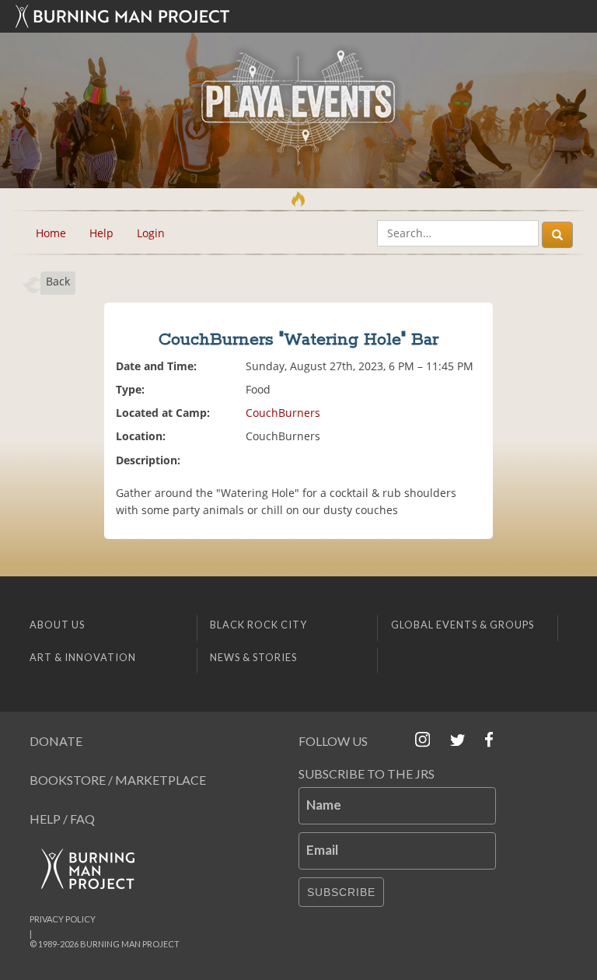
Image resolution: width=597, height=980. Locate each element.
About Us (57, 624)
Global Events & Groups (462, 624)
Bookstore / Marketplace (118, 779)
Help (101, 233)
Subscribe (341, 892)
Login (151, 233)
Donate (56, 740)
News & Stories (253, 657)
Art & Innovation (83, 657)
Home (51, 233)
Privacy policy (63, 919)
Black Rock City (258, 624)
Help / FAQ (62, 818)
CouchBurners (283, 412)
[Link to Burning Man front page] (298, 16)
